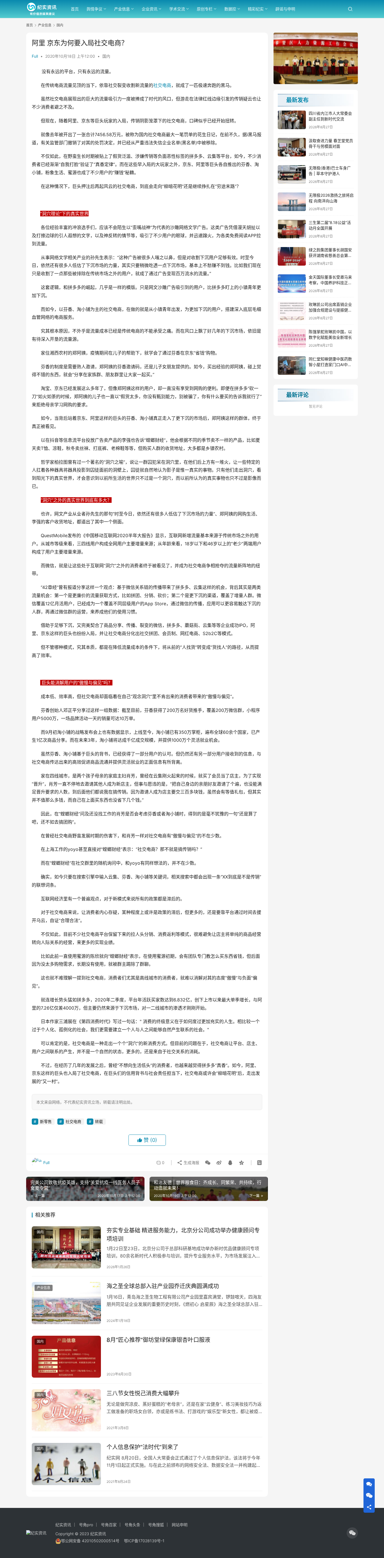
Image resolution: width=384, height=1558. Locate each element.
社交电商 (162, 85)
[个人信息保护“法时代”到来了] (66, 1464)
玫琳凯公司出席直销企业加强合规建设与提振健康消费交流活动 (330, 310)
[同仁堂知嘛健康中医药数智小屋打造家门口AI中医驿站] (292, 365)
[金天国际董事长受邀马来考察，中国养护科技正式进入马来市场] (292, 283)
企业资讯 (149, 8)
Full (35, 56)
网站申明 (180, 1524)
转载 (99, 1121)
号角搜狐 (156, 1524)
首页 (75, 8)
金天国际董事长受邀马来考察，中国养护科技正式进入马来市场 (330, 282)
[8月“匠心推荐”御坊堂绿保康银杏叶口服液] (66, 1357)
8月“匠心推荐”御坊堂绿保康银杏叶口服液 (158, 1340)
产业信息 (122, 8)
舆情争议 (94, 8)
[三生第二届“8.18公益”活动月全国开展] (292, 229)
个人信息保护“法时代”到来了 (143, 1447)
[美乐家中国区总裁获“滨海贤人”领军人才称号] (316, 58)
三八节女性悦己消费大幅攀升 (143, 1393)
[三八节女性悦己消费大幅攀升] (66, 1410)
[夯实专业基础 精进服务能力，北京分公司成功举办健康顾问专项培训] (66, 1247)
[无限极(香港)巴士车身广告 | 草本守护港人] (292, 174)
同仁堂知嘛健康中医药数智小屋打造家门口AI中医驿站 (330, 364)
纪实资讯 (63, 1524)
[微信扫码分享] (208, 1163)
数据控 (230, 8)
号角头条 (132, 1524)
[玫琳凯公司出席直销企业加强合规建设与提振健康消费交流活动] (292, 311)
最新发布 (297, 100)
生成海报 (190, 1162)
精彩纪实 (256, 8)
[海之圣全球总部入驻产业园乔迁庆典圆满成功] (66, 1303)
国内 (106, 56)
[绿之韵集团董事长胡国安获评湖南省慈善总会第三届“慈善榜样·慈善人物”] (292, 256)
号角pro (86, 1524)
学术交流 (177, 8)
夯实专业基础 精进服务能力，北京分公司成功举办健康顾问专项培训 (183, 1234)
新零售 (46, 1121)
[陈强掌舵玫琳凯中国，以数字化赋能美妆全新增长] (292, 338)
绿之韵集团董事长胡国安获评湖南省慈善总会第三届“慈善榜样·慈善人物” (330, 255)
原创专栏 (205, 8)
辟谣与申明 (285, 8)
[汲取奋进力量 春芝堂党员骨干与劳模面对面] (292, 147)
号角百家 (109, 1524)
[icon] (352, 1533)
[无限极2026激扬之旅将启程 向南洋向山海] (292, 201)
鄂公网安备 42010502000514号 (92, 1540)
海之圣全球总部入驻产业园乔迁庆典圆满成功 (163, 1286)
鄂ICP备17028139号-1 (144, 1540)
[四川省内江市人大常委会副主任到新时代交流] (292, 120)
